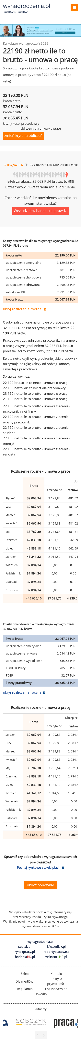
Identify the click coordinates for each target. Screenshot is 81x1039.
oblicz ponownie (40, 885)
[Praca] (59, 1022)
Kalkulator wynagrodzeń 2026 (25, 43)
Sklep (25, 974)
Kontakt (56, 974)
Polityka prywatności (56, 981)
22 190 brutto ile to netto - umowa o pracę (35, 382)
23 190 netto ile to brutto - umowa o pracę (35, 393)
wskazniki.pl (56, 957)
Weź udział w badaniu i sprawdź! (40, 210)
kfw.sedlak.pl (56, 946)
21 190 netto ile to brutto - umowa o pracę (35, 398)
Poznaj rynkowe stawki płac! (38, 867)
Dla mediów (24, 981)
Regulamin (25, 989)
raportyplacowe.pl (56, 952)
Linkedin (40, 994)
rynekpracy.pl (25, 952)
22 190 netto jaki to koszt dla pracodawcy (34, 388)
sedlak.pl (24, 946)
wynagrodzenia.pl (40, 941)
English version (56, 989)
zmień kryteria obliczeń (23, 135)
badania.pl (25, 957)
